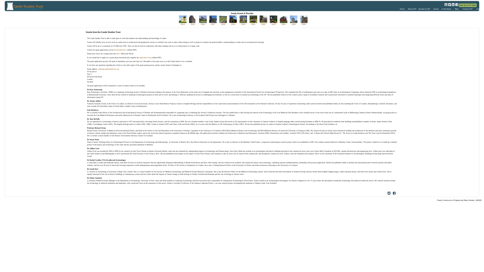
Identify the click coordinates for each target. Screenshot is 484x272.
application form (145, 58)
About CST (412, 9)
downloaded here (120, 50)
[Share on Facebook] (394, 193)
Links (478, 9)
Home (402, 9)
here (118, 54)
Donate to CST (424, 9)
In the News (446, 9)
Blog (457, 9)
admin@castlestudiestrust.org (108, 69)
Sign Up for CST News (468, 5)
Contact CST (467, 9)
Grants (436, 9)
